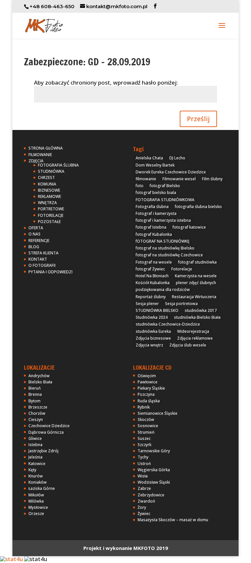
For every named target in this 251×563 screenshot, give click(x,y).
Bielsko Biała (40, 382)
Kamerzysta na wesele (196, 276)
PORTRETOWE (51, 209)
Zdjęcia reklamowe (195, 338)
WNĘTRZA (47, 202)
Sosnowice (148, 425)
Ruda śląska (149, 401)
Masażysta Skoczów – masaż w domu (173, 520)
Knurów (35, 476)
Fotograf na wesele (154, 262)
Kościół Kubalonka (153, 282)
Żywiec (144, 513)
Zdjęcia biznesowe (153, 338)
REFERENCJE (38, 240)
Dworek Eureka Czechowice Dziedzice (171, 172)
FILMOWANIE (40, 154)
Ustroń (144, 463)
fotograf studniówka (197, 262)
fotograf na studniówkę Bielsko (165, 248)
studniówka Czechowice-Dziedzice (168, 324)
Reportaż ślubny (151, 296)
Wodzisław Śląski (154, 482)
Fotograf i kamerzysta (156, 213)
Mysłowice (38, 507)
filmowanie (146, 179)
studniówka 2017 (201, 310)
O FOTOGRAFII (42, 265)
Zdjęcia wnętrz (149, 345)
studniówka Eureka (153, 331)
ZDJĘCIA (35, 161)
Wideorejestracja (193, 331)
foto (139, 185)
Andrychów (39, 375)
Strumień (146, 432)
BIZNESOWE (49, 190)
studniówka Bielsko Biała (197, 317)
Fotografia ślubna (152, 206)
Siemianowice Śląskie (157, 413)
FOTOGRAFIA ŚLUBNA (58, 165)
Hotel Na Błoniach (152, 276)
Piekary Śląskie (151, 388)
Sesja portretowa (181, 303)
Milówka (36, 501)
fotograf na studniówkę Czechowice (169, 255)
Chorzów (36, 413)
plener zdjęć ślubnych (196, 282)
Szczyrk (144, 444)
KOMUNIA (47, 184)
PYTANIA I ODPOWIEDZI (50, 272)
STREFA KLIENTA (43, 253)
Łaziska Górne (41, 488)
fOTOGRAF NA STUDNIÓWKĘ (163, 241)
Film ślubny (212, 179)
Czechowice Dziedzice (49, 425)
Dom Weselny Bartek (155, 165)
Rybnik (144, 407)
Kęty (32, 470)
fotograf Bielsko (165, 185)
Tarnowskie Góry (154, 451)
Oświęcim (147, 375)
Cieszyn (35, 419)
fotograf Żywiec (150, 269)
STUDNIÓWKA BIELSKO (157, 310)
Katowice (36, 463)
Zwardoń (146, 501)
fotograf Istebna (151, 227)
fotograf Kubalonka (154, 234)
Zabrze (144, 488)
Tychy (143, 457)
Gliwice (35, 438)
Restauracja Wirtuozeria (194, 296)
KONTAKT (37, 259)
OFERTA (35, 228)
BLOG (33, 246)
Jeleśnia (35, 457)
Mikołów (36, 495)
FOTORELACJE (50, 215)
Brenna (35, 394)
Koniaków (37, 482)
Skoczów (146, 419)
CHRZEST (46, 177)
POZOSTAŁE (49, 221)
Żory (142, 507)
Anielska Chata (149, 158)
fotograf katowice (189, 227)
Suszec (144, 438)
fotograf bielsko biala (156, 192)
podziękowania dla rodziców (163, 289)
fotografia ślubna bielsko (198, 206)
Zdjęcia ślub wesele (187, 345)
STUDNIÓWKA (51, 171)
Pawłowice (148, 382)
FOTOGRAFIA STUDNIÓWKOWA (165, 199)
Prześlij (198, 118)
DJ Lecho (177, 158)
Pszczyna (146, 394)
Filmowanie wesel (179, 179)
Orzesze (36, 513)
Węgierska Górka (154, 470)
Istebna (35, 444)
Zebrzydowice (151, 495)
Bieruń (34, 388)
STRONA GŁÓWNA (45, 148)
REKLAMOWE (49, 196)
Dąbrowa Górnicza (46, 432)
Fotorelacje (181, 269)
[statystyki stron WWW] (11, 559)
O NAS (34, 234)
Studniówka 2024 (152, 317)
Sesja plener (147, 303)
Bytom (34, 401)
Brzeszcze (37, 407)
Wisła (143, 476)
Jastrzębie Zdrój (43, 451)
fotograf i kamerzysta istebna (163, 220)
